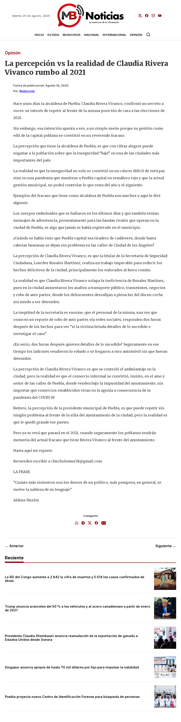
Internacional (114, 35)
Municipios (72, 35)
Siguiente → (165, 546)
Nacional (91, 35)
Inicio (39, 35)
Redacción (27, 91)
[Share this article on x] (90, 523)
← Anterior (14, 546)
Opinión (136, 35)
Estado (53, 35)
